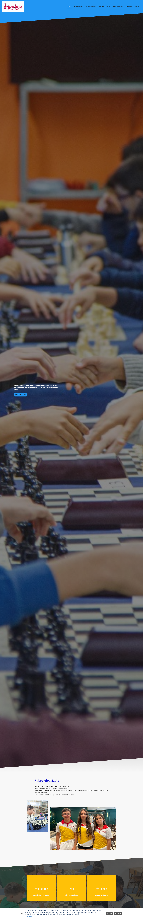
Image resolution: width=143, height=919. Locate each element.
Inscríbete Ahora (20, 395)
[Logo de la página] (13, 6)
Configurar (28, 916)
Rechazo (118, 913)
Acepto (109, 913)
